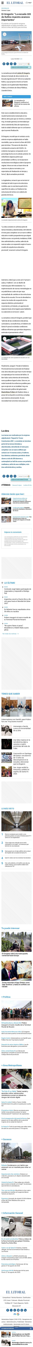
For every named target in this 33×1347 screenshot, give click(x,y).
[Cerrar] (29, 67)
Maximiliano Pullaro (8, 392)
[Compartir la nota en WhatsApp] (11, 64)
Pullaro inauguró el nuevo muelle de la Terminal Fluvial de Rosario (17, 618)
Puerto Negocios (18, 1303)
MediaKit (16, 1327)
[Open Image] (4, 34)
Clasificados (26, 1297)
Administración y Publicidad (15, 1322)
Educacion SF (16, 1306)
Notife (26, 1303)
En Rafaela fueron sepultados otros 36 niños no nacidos (17, 609)
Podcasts (14, 1300)
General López (17, 485)
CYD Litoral (7, 1300)
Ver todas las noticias (9, 634)
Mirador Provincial (23, 1300)
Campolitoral (7, 1297)
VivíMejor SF (9, 1303)
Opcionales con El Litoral (21, 1324)
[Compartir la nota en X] (8, 64)
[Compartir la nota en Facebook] (4, 64)
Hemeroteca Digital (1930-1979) (11, 1319)
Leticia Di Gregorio (23, 73)
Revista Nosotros (16, 1297)
